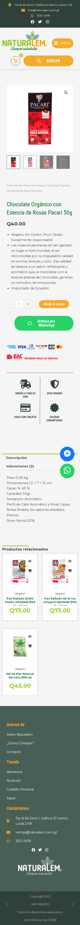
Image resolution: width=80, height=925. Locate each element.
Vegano (41, 185)
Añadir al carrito (54, 304)
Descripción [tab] (16, 458)
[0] (15, 60)
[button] (62, 43)
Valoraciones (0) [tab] (20, 466)
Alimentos (29, 185)
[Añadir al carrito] (29, 570)
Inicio (10, 185)
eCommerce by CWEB (40, 920)
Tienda (18, 185)
